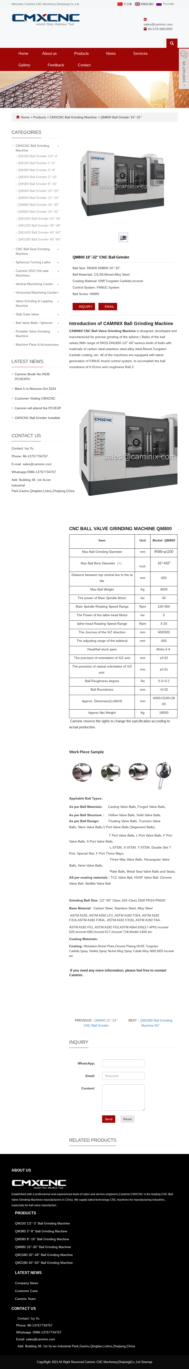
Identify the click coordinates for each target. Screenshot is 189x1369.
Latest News (28, 1273)
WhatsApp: (86, 1063)
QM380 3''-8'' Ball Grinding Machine (41, 1231)
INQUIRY (85, 306)
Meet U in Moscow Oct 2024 (35, 389)
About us (50, 53)
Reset (127, 1119)
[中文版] (124, 3)
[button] (59, 53)
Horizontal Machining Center (36, 292)
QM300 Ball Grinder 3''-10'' (37, 177)
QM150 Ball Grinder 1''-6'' (37, 163)
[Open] (184, 69)
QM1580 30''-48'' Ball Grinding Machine (44, 1255)
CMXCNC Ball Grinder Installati (37, 418)
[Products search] (171, 43)
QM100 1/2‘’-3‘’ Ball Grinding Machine (42, 1223)
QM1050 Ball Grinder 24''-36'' (39, 218)
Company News (26, 1283)
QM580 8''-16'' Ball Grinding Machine (42, 1239)
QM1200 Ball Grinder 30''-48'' (39, 225)
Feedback (56, 65)
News (111, 53)
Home (23, 53)
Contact (84, 65)
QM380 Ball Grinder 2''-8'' (37, 170)
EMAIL (109, 306)
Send (108, 1119)
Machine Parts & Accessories (37, 344)
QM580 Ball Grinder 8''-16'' (37, 184)
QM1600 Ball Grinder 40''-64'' (39, 232)
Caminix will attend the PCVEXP (38, 408)
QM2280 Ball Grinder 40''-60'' (39, 239)
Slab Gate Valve (27, 314)
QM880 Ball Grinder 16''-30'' (38, 204)
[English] (144, 3)
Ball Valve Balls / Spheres (34, 323)
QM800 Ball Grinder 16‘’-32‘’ (121, 117)
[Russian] (164, 3)
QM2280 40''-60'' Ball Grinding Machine (44, 1262)
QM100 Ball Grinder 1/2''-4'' (38, 156)
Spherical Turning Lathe (33, 262)
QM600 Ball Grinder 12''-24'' (38, 198)
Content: (88, 1088)
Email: (90, 1076)
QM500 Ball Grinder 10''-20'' (38, 191)
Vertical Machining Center (34, 284)
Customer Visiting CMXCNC (35, 398)
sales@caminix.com (158, 24)
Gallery (24, 65)
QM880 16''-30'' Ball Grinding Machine (43, 1247)
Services (140, 53)
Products (82, 53)
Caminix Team (25, 1299)
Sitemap (146, 1362)
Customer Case (26, 1291)
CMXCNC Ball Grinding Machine (73, 117)
